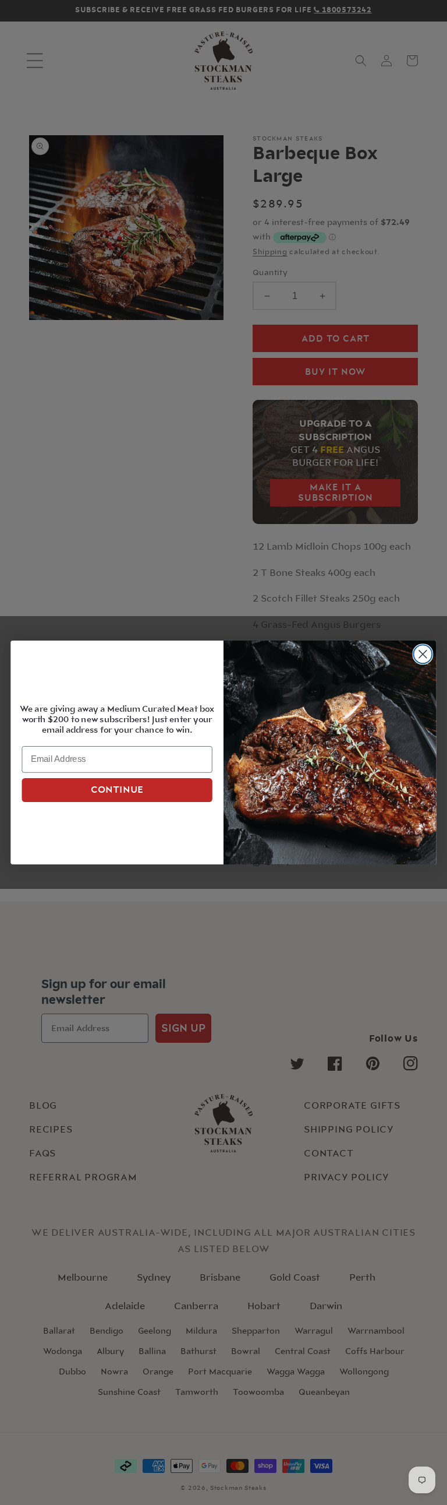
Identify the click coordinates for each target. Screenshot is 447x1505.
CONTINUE (117, 789)
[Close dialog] (422, 654)
